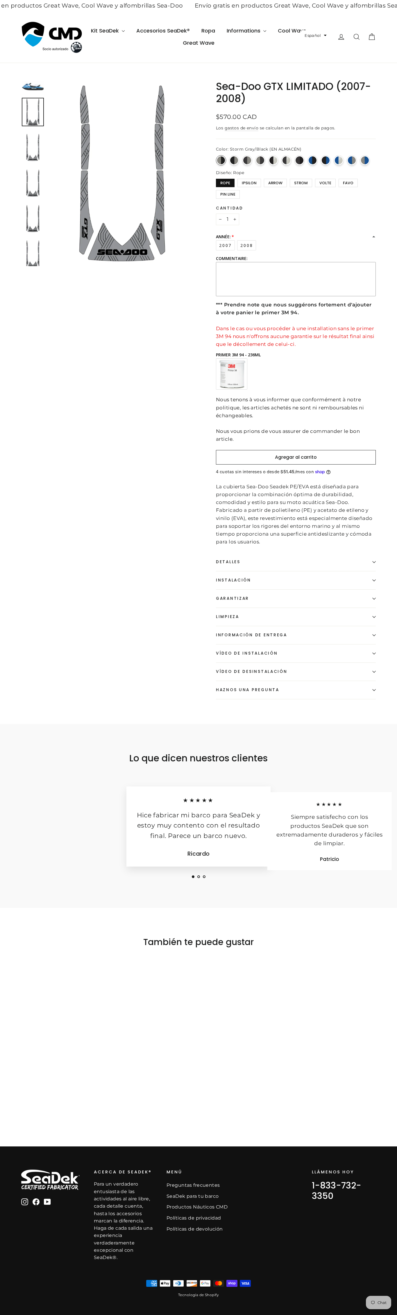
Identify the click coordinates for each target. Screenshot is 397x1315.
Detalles (228, 562)
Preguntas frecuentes (193, 1185)
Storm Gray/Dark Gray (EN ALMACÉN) (260, 160)
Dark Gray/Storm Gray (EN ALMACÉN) (247, 160)
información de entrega (251, 635)
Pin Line (227, 193)
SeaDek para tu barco (193, 1196)
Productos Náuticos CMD (197, 1207)
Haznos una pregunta (247, 690)
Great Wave (198, 42)
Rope (225, 182)
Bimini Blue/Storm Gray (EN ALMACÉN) (352, 160)
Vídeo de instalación (247, 653)
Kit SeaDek (105, 30)
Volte (325, 182)
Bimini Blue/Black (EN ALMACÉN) (312, 160)
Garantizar (232, 598)
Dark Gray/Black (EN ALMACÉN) (299, 160)
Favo (348, 182)
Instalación (233, 580)
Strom (301, 182)
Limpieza (227, 616)
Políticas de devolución (195, 1229)
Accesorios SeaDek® (163, 30)
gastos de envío (241, 128)
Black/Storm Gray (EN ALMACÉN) (234, 160)
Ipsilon (249, 182)
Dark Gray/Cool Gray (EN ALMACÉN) (286, 160)
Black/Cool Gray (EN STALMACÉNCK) (273, 160)
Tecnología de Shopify (198, 1295)
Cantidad (229, 208)
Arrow (275, 182)
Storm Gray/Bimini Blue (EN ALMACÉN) (365, 160)
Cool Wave (292, 30)
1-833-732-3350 (336, 1190)
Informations (244, 30)
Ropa (208, 30)
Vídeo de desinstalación (251, 671)
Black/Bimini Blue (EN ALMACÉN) (326, 160)
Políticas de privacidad (194, 1218)
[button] (315, 35)
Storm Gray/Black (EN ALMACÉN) (221, 160)
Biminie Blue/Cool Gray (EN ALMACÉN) (339, 160)
